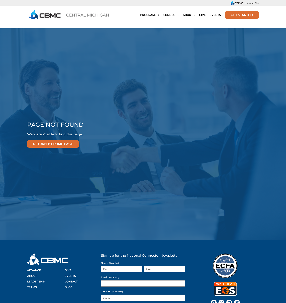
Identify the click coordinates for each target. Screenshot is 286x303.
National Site (252, 3)
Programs (148, 15)
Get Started (242, 15)
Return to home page (53, 144)
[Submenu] (178, 15)
